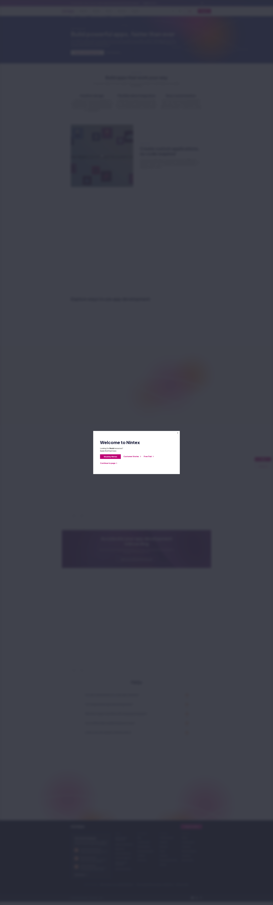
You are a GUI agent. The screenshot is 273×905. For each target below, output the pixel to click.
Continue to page (107, 463)
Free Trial (148, 456)
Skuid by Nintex (110, 456)
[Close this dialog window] (177, 432)
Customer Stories (131, 456)
